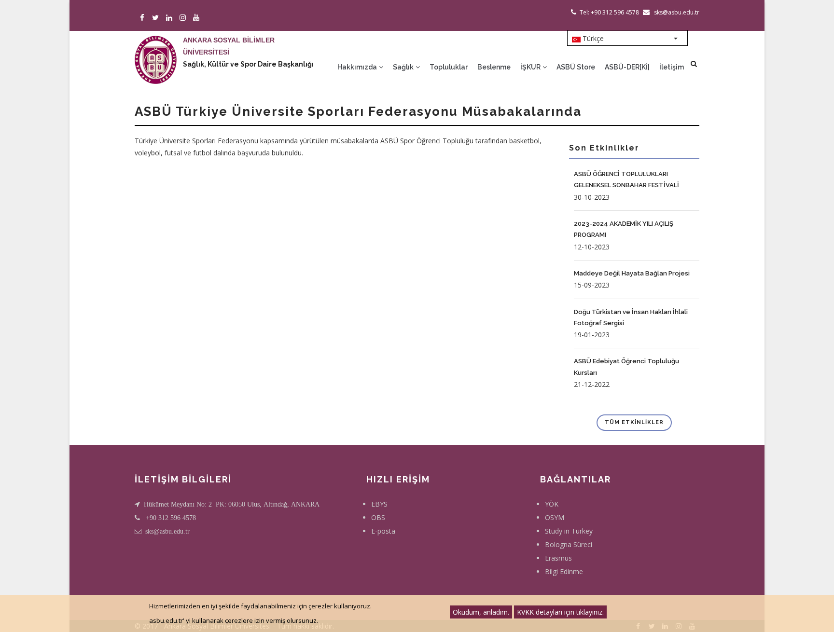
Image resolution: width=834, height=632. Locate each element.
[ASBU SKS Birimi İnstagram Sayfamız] (183, 18)
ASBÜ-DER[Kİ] (627, 67)
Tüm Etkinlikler (634, 422)
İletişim (671, 67)
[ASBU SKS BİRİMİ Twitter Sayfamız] (156, 18)
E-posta (383, 531)
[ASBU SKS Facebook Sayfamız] (142, 18)
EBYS (379, 503)
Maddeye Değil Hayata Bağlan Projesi (632, 273)
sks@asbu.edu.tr (167, 531)
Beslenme (494, 67)
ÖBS (378, 517)
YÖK (551, 503)
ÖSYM (554, 517)
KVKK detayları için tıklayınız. (560, 612)
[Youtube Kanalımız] (196, 18)
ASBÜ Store (575, 67)
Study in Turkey (569, 531)
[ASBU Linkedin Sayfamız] (169, 18)
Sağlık (404, 67)
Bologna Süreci (568, 544)
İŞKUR (531, 67)
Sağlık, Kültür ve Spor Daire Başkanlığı (248, 64)
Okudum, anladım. (481, 612)
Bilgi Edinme (564, 571)
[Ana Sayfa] (156, 50)
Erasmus (558, 558)
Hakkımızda (357, 67)
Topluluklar (449, 67)
